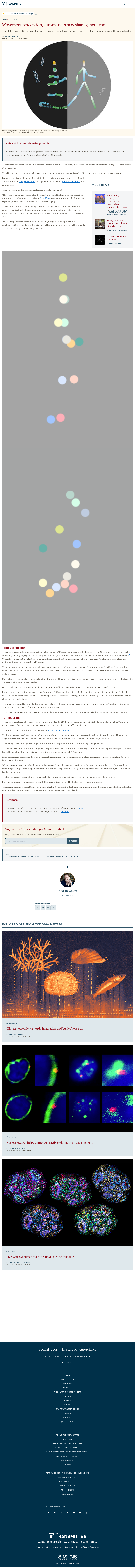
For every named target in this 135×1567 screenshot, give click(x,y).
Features (67, 1384)
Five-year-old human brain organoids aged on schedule (40, 1257)
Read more (67, 1362)
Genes (52, 856)
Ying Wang (45, 198)
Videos (67, 1401)
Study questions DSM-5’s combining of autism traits (117, 223)
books (67, 1409)
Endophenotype (43, 856)
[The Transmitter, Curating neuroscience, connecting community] (31, 4)
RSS (67, 1469)
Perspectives (67, 1379)
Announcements (67, 1460)
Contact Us (67, 1494)
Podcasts (67, 1396)
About (67, 1435)
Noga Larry (120, 213)
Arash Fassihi (115, 211)
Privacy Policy (67, 1486)
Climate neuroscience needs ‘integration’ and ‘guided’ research (44, 1028)
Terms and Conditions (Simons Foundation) (67, 1473)
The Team (67, 1439)
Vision (75, 856)
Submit (73, 841)
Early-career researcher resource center (67, 1452)
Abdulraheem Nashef (117, 214)
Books (67, 1405)
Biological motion (28, 856)
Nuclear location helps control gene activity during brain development (49, 1142)
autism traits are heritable (58, 730)
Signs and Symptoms (64, 856)
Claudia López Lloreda (20, 1263)
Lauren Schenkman (118, 230)
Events (67, 1413)
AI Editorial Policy (67, 1481)
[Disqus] (67, 1307)
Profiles (67, 1388)
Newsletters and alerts (67, 1448)
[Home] (68, 1535)
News (4, 19)
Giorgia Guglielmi (17, 1148)
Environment (11, 1023)
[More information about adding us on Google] (36, 14)
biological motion (27, 182)
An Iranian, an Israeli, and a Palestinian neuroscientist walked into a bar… (117, 201)
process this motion (71, 182)
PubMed (79, 808)
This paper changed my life (67, 1392)
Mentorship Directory (67, 1456)
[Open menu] (132, 4)
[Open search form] (125, 4)
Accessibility (67, 1490)
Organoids (10, 1251)
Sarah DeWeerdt (12, 36)
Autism (17, 856)
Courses (67, 1417)
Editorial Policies (67, 1477)
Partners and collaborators (67, 1443)
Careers (67, 1465)
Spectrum (13, 19)
